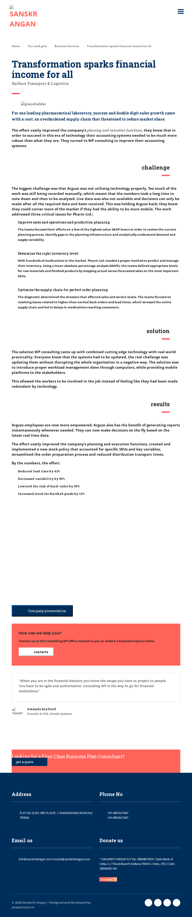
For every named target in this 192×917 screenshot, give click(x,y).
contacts (40, 652)
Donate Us (108, 879)
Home (16, 46)
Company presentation (46, 611)
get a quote (25, 762)
